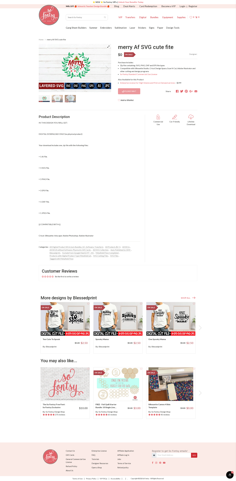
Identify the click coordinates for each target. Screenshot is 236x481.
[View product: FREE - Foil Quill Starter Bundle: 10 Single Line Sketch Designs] (118, 384)
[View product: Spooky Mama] (118, 319)
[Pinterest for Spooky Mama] (121, 330)
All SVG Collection (100, 250)
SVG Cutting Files (100, 256)
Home (41, 39)
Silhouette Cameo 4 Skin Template (159, 405)
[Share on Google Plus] (191, 91)
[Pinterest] (160, 463)
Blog (116, 6)
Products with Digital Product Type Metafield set (70, 256)
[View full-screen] (108, 46)
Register (193, 6)
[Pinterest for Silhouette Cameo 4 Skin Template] (174, 396)
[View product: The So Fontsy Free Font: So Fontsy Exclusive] (65, 384)
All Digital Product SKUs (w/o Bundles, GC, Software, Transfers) (76, 247)
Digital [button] (142, 17)
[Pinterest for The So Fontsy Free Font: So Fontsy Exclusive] (68, 396)
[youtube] (164, 463)
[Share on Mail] (195, 91)
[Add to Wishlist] (88, 304)
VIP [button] (120, 17)
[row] (118, 328)
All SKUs (126, 247)
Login (182, 6)
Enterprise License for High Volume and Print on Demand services (147, 83)
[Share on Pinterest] (186, 91)
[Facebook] (152, 463)
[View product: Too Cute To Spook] (65, 319)
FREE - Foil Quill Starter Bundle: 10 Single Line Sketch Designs (106, 406)
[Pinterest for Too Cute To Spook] (68, 330)
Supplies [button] (181, 17)
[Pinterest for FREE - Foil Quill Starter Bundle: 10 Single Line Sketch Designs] (121, 396)
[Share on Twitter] (181, 91)
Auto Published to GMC (121, 250)
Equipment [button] (167, 17)
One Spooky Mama (157, 339)
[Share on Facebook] (177, 91)
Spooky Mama (102, 339)
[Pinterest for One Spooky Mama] (174, 330)
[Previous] (44, 68)
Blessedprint (55, 253)
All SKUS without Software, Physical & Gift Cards (70, 250)
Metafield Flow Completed (107, 253)
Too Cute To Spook (51, 339)
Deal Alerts (129, 6)
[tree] (75, 98)
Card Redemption (148, 6)
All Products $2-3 (112, 247)
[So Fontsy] (49, 15)
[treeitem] (44, 98)
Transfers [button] (130, 17)
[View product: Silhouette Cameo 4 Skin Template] (170, 384)
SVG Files (114, 256)
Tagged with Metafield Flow (61, 258)
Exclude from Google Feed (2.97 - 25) (78, 253)
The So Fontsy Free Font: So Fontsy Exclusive (54, 405)
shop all (185, 298)
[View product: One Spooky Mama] (170, 319)
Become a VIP (168, 6)
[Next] (106, 68)
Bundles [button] (154, 17)
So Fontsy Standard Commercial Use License (138, 74)
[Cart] (196, 17)
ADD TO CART (79, 331)
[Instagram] (156, 463)
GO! (194, 455)
